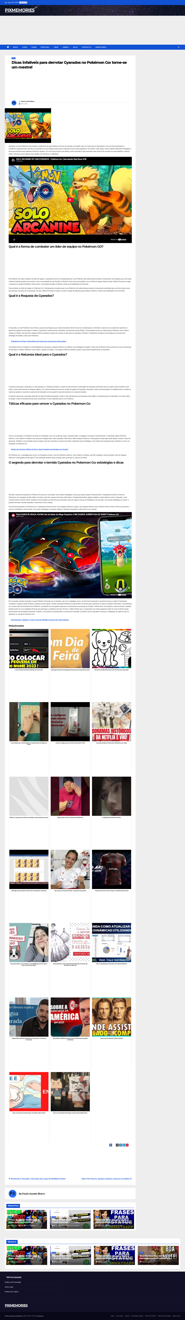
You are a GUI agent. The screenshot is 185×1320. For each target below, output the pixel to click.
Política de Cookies (11, 1292)
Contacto (86, 47)
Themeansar (39, 1316)
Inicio (15, 47)
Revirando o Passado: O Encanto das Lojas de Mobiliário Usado (38, 1179)
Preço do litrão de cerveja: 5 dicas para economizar (23, 1221)
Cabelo (66, 47)
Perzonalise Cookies (137, 1316)
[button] (178, 47)
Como (24, 47)
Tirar (56, 47)
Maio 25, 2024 (14, 1261)
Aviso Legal (9, 1287)
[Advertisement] (92, 30)
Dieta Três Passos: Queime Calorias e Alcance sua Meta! (106, 1179)
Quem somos (100, 47)
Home (112, 1316)
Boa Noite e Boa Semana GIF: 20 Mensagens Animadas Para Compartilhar (158, 1258)
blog (13, 58)
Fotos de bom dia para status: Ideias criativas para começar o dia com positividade (112, 1222)
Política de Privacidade (13, 1282)
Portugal (45, 47)
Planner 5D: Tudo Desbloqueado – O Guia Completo (65, 1222)
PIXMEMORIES (19, 10)
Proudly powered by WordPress (14, 1316)
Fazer (34, 47)
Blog (75, 47)
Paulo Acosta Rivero (27, 101)
